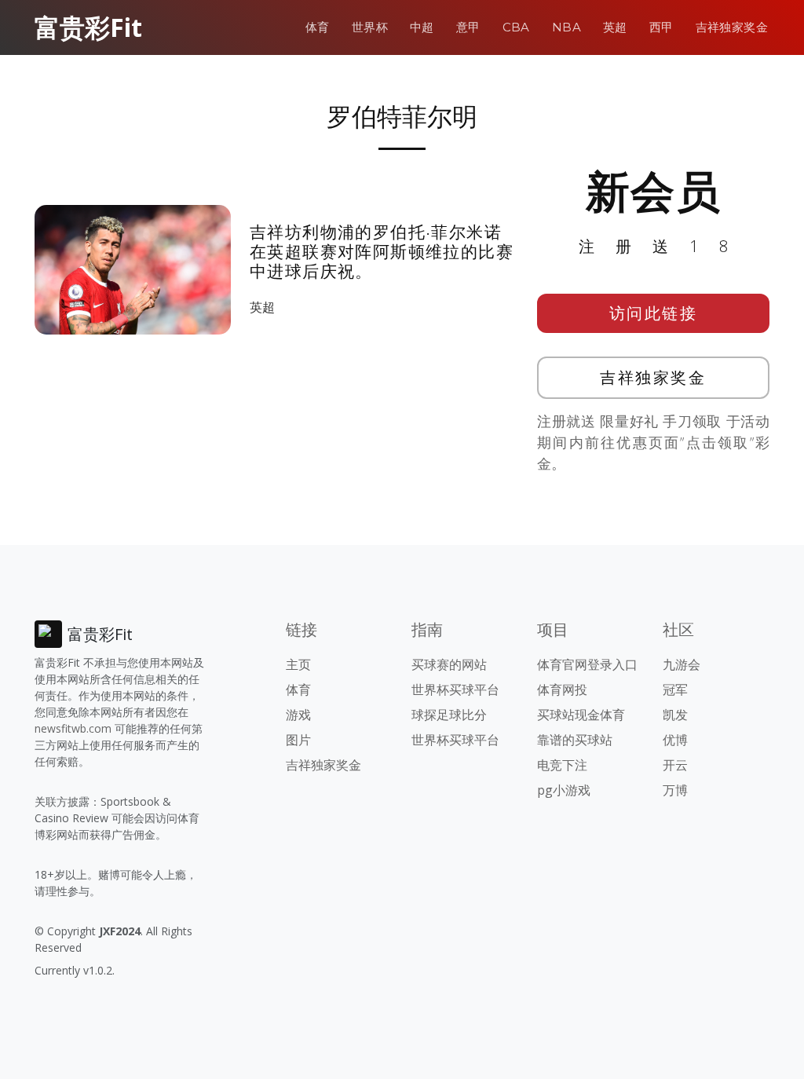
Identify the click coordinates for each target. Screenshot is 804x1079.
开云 (675, 765)
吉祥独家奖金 (732, 27)
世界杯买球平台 (455, 689)
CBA (516, 27)
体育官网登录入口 (587, 664)
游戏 (298, 714)
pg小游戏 (563, 790)
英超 (615, 27)
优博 (675, 739)
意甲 (468, 27)
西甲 (661, 27)
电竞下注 (562, 765)
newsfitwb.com (73, 728)
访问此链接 (653, 313)
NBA (566, 27)
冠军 (675, 689)
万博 (675, 790)
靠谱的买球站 (574, 739)
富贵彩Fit (88, 27)
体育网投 (562, 689)
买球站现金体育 (581, 714)
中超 (422, 27)
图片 (298, 739)
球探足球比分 (449, 714)
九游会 (681, 664)
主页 (298, 664)
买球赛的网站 (449, 664)
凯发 (675, 714)
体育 (317, 27)
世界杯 (370, 27)
